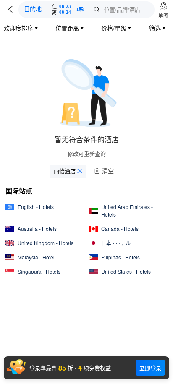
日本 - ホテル (116, 242)
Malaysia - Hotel (36, 257)
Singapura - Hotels (39, 271)
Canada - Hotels (120, 228)
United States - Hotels (126, 271)
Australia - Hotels (37, 228)
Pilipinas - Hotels (120, 257)
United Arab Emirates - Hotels (127, 210)
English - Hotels (36, 206)
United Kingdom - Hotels (45, 242)
